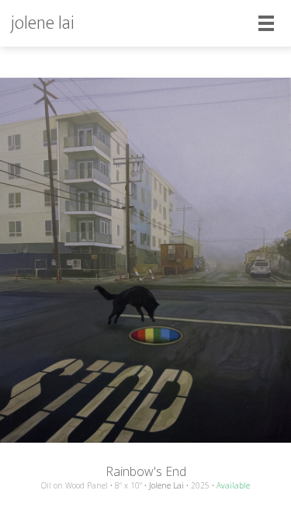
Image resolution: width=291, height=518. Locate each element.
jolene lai (42, 23)
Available (233, 485)
